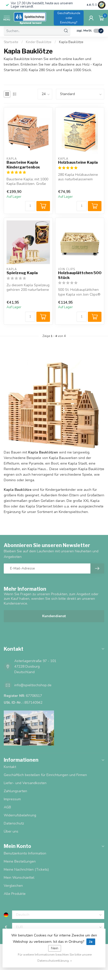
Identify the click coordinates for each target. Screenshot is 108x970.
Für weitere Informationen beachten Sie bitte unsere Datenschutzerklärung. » (55, 957)
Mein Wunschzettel (19, 877)
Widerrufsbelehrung (20, 815)
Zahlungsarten (15, 791)
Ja (90, 941)
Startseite (11, 42)
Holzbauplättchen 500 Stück (79, 275)
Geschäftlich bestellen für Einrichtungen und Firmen (45, 775)
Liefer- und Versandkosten (25, 783)
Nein (54, 948)
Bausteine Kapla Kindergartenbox (23, 164)
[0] (101, 18)
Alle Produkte (15, 893)
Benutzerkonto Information (25, 853)
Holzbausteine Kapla (78, 162)
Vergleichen (13, 885)
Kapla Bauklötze (71, 42)
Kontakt (10, 766)
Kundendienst (54, 616)
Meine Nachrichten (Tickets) (26, 869)
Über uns (11, 831)
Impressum (12, 799)
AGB (7, 807)
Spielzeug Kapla (22, 273)
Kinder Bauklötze (38, 42)
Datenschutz (14, 823)
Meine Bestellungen (20, 861)
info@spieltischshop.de (32, 685)
